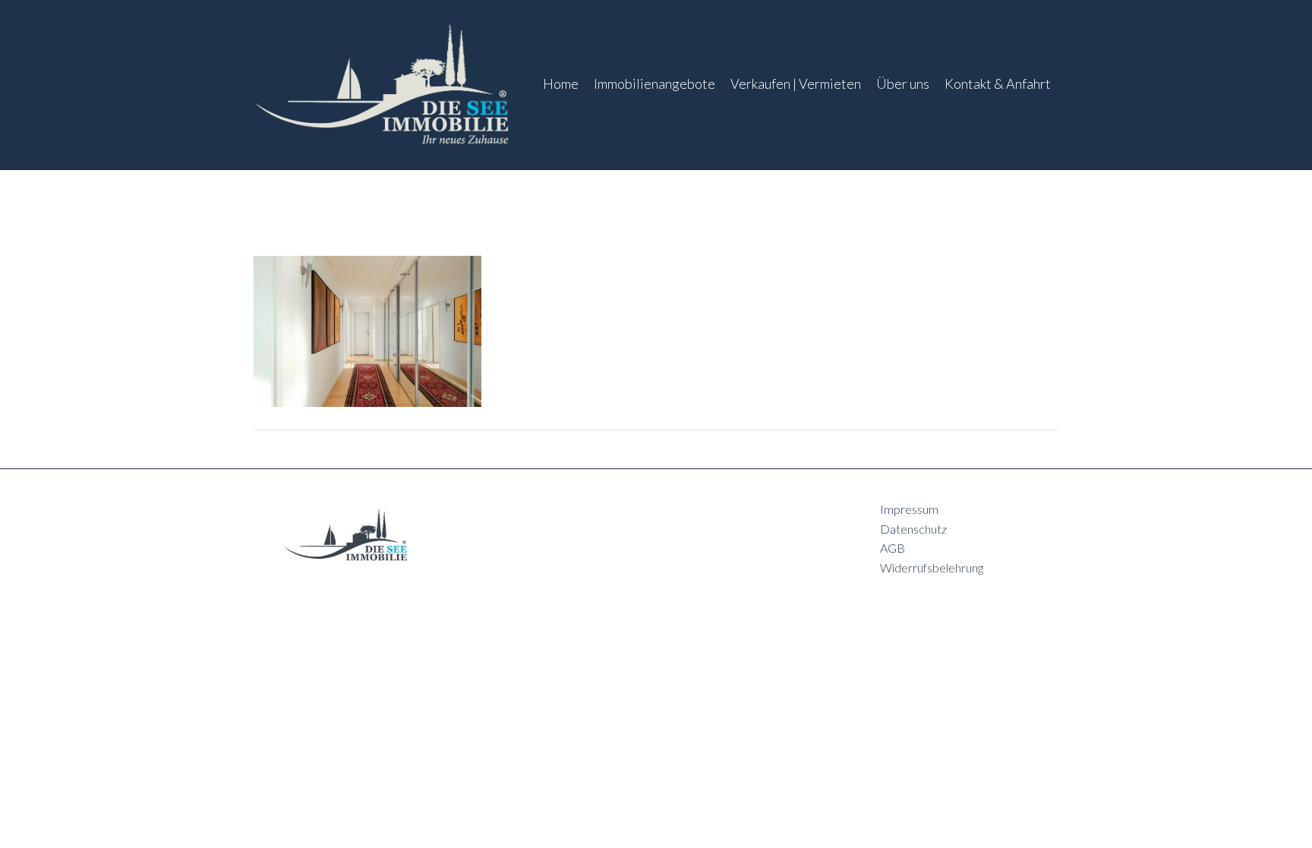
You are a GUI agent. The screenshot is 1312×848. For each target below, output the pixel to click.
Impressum (909, 509)
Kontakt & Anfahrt (998, 83)
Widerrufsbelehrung (931, 567)
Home (561, 83)
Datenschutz (913, 529)
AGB (892, 548)
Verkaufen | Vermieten (795, 83)
